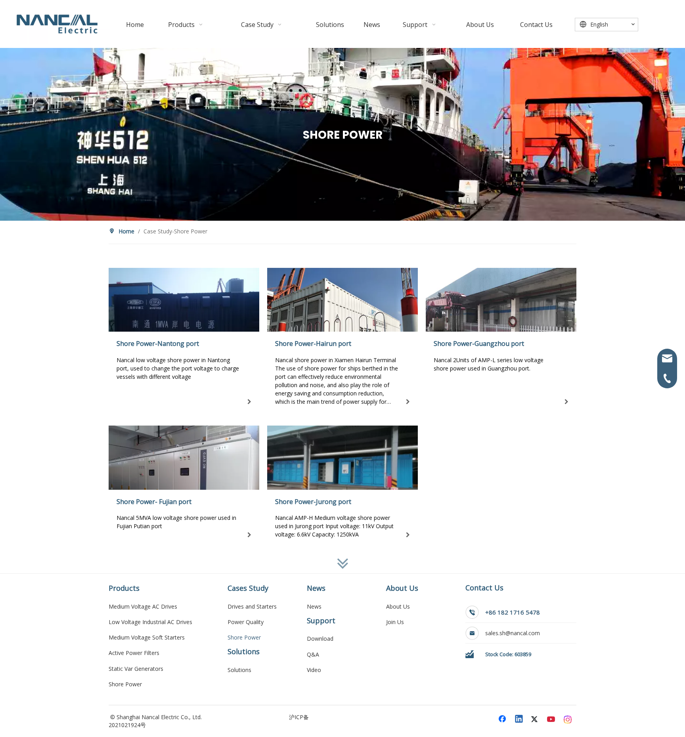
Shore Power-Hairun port (313, 343)
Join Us (395, 622)
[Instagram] (568, 719)
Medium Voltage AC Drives (143, 606)
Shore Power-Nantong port (158, 343)
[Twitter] (535, 719)
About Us (398, 606)
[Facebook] (503, 719)
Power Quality (246, 622)
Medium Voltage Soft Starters (147, 637)
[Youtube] (551, 719)
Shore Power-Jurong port (313, 501)
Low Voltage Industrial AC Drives (150, 622)
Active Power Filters (134, 653)
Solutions (239, 670)
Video (314, 670)
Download (320, 638)
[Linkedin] (519, 719)
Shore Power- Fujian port (154, 501)
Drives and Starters (252, 606)
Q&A (313, 654)
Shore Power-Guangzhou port (479, 343)
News (314, 606)
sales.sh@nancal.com (513, 633)
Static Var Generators (136, 668)
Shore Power (125, 684)
